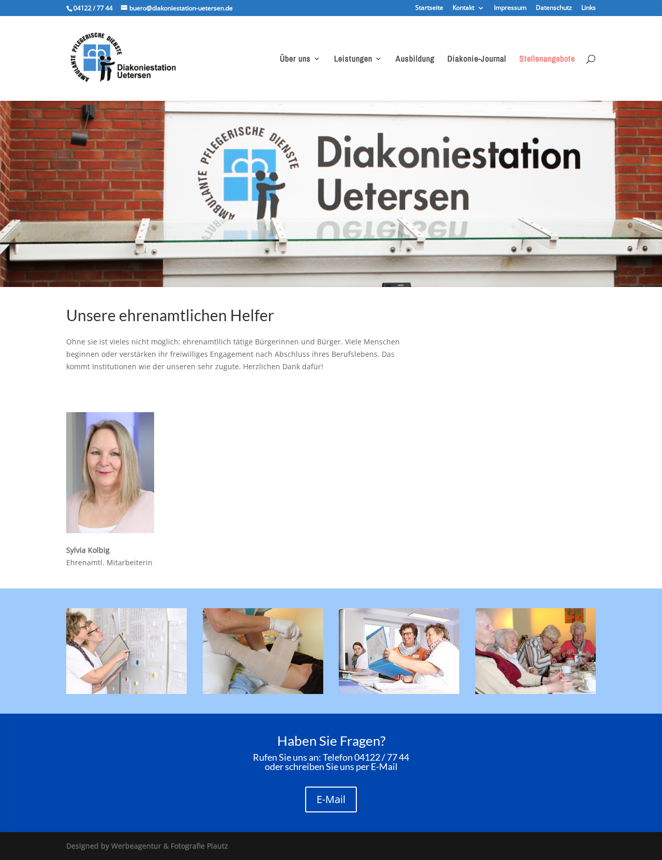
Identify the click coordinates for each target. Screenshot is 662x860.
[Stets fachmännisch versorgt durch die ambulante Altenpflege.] (263, 691)
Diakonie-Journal (476, 59)
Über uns (295, 59)
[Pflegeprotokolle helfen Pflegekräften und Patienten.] (399, 691)
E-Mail (331, 799)
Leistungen (353, 59)
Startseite (429, 8)
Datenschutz (554, 8)
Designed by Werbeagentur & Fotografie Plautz (147, 846)
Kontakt (463, 8)
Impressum (510, 8)
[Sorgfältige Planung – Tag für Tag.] (126, 691)
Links (588, 8)
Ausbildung (415, 59)
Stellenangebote (547, 59)
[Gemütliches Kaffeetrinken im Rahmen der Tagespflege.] (535, 691)
